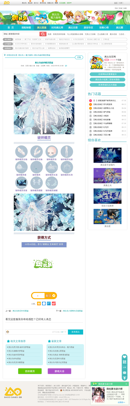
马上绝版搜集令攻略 (75, 34)
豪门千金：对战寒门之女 (33, 39)
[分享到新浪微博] (54, 303)
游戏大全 (59, 371)
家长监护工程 (66, 386)
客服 (120, 8)
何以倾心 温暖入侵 (93, 39)
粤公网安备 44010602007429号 (72, 390)
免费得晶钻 (51, 48)
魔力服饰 (29, 55)
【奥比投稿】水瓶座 (101, 116)
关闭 (126, 384)
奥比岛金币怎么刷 (38, 48)
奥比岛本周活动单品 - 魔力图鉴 (61, 347)
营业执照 (41, 390)
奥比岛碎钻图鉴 (14, 359)
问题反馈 (124, 372)
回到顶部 (124, 378)
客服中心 (84, 386)
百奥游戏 (7, 2)
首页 (10, 27)
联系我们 (49, 386)
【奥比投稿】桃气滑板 (101, 112)
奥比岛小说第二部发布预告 (107, 79)
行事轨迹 (106, 39)
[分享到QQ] (39, 303)
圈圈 (106, 60)
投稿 (79, 57)
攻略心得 (104, 27)
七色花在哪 (123, 34)
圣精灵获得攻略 (59, 34)
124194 (112, 60)
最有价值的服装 (36, 44)
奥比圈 (119, 27)
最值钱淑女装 (63, 44)
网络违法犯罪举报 (48, 392)
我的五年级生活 (64, 39)
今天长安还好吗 (78, 39)
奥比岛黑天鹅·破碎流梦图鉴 (19, 347)
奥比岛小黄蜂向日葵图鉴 (73, 311)
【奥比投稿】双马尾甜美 (102, 104)
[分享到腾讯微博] (49, 303)
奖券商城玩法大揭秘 (107, 85)
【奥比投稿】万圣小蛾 (101, 135)
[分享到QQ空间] (44, 303)
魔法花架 (113, 34)
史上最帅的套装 (106, 44)
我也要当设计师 (115, 389)
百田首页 (30, 371)
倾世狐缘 (18, 39)
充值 (116, 8)
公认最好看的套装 (78, 44)
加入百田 (57, 386)
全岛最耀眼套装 (50, 44)
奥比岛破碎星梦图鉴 (16, 355)
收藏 (125, 8)
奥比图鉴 (42, 27)
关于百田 (41, 386)
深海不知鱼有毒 (50, 39)
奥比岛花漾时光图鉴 (57, 359)
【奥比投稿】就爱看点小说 (103, 108)
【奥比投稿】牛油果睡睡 (102, 123)
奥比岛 (18, 17)
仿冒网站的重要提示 (107, 74)
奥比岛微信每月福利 (22, 48)
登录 (115, 3)
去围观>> (121, 402)
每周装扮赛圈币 (64, 48)
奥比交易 (73, 27)
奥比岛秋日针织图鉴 (21, 311)
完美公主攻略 (90, 34)
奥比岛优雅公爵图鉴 (57, 351)
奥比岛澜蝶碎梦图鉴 (16, 351)
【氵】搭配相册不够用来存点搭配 (106, 101)
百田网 (16, 2)
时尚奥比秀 (57, 27)
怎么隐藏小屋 (102, 34)
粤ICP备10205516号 (52, 390)
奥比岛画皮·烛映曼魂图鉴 (59, 355)
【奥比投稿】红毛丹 (101, 127)
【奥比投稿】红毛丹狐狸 (102, 131)
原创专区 (88, 27)
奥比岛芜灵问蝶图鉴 (16, 362)
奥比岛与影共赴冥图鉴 (58, 362)
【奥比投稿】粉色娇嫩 (101, 120)
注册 (120, 3)
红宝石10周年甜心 (21, 44)
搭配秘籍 (26, 27)
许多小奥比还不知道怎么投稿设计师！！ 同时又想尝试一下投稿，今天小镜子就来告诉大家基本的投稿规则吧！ (116, 395)
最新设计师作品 (92, 44)
